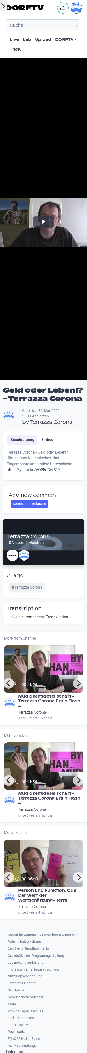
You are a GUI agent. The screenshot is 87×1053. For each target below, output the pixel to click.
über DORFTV (18, 1025)
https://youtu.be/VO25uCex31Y (33, 469)
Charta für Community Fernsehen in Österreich (42, 935)
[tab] (22, 440)
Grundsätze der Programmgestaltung (36, 956)
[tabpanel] (43, 463)
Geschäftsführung (21, 990)
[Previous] (8, 683)
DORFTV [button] (64, 39)
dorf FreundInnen (21, 1018)
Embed (47, 439)
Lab (27, 39)
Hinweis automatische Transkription (37, 617)
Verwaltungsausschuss (25, 1011)
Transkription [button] (24, 608)
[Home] (30, 8)
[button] (63, 8)
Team (12, 1004)
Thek (15, 49)
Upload (43, 39)
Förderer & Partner (22, 983)
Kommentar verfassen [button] (29, 504)
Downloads (16, 1032)
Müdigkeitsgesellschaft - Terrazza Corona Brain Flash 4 (49, 701)
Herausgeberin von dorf (25, 997)
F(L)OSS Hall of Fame (24, 1039)
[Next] (78, 683)
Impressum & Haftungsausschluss (33, 969)
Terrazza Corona (51, 422)
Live (14, 39)
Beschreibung (22, 439)
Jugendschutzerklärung (26, 962)
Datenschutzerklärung (24, 942)
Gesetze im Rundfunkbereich (29, 949)
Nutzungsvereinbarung (25, 976)
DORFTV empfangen (23, 1046)
